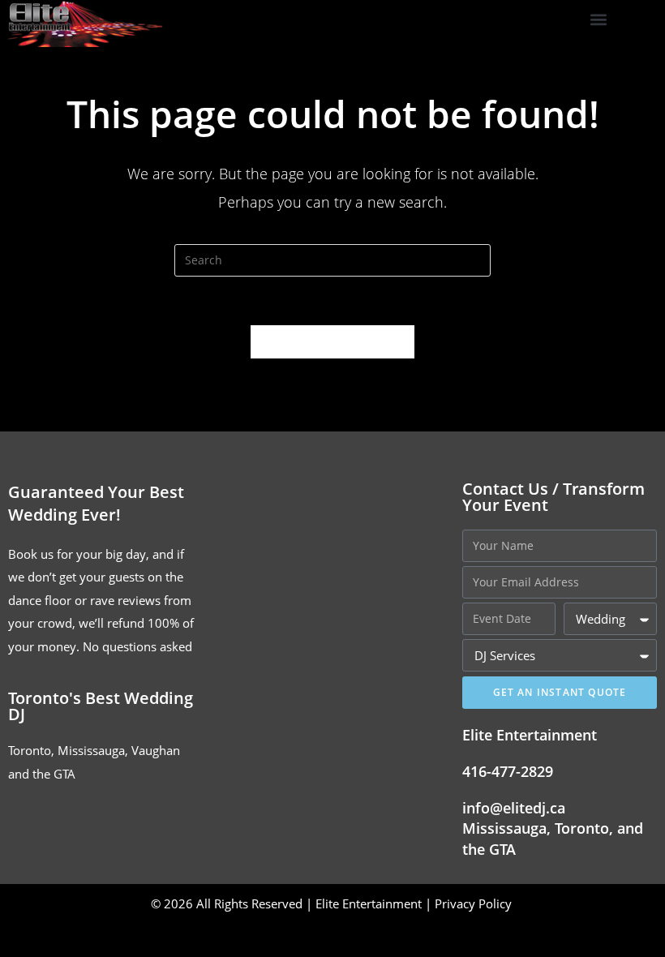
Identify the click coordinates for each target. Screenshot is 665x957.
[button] (599, 19)
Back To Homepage (332, 341)
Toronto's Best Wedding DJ (100, 706)
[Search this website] (332, 259)
